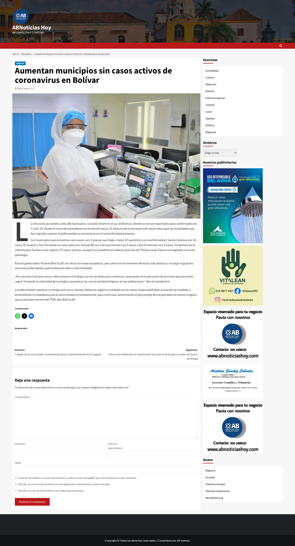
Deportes (211, 84)
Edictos (210, 91)
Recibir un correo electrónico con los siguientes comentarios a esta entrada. (64, 484)
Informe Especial (215, 97)
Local (209, 111)
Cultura (210, 77)
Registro (210, 470)
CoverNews (165, 540)
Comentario (23, 397)
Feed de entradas (216, 484)
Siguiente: (153, 354)
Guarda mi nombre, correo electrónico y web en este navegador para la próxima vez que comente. (77, 477)
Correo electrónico (116, 446)
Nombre (20, 443)
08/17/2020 (23, 88)
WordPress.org (214, 498)
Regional (20, 63)
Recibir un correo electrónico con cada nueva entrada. (51, 490)
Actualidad (212, 70)
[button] (281, 46)
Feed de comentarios (218, 491)
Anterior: (58, 352)
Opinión (210, 118)
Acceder (210, 477)
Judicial (210, 104)
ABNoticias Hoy (31, 27)
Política (210, 125)
